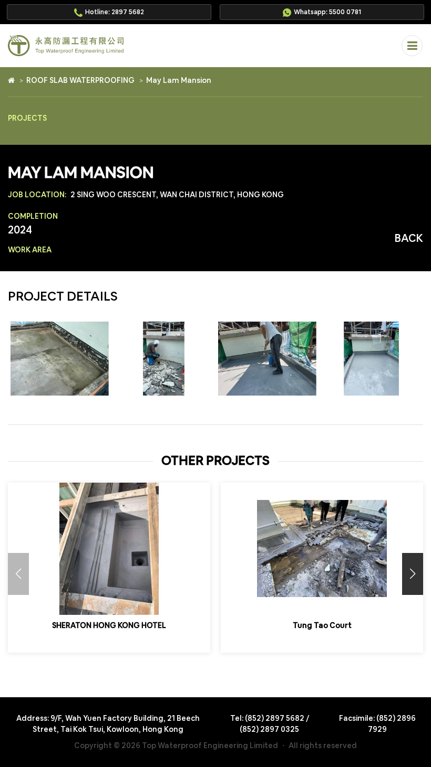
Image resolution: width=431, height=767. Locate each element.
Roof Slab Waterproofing (80, 80)
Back (409, 238)
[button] (412, 574)
